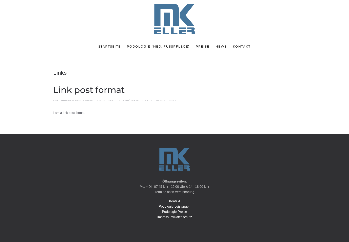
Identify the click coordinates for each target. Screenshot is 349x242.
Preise (202, 46)
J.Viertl (89, 100)
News (221, 46)
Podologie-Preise (174, 211)
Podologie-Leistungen (174, 206)
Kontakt (242, 46)
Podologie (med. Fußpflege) (158, 46)
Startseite (109, 46)
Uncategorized (166, 100)
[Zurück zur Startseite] (174, 19)
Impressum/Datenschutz (174, 217)
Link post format (89, 90)
